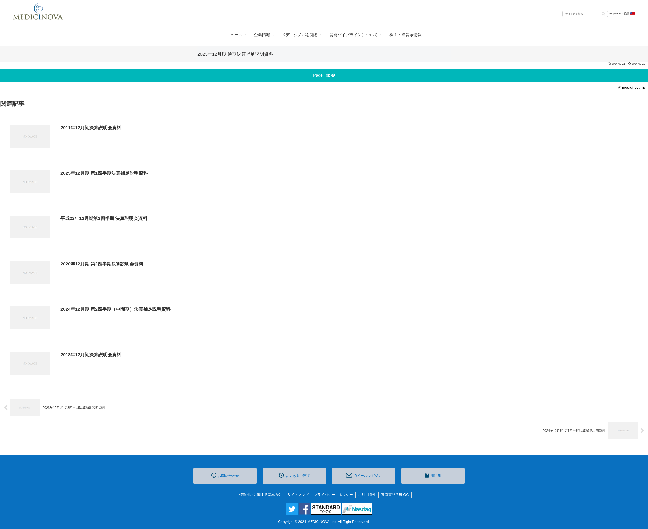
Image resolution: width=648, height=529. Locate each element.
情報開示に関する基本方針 (260, 495)
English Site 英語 (619, 13)
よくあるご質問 (297, 476)
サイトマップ (298, 495)
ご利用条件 (367, 495)
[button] (603, 13)
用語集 (436, 476)
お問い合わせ (228, 476)
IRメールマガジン (367, 476)
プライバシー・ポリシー (333, 495)
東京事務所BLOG (395, 495)
